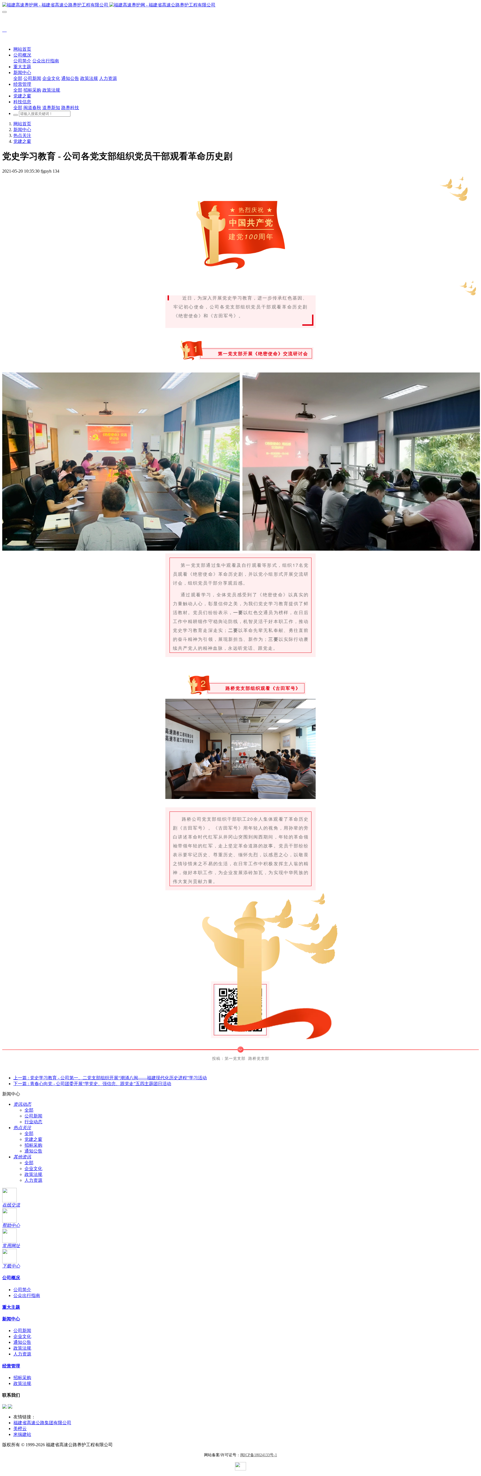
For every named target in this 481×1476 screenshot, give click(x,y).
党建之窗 (22, 141)
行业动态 (33, 1121)
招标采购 (33, 1145)
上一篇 (110, 1077)
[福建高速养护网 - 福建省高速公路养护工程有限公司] (240, 5)
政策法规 (33, 1174)
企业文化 (33, 1168)
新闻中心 (22, 129)
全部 (17, 78)
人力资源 (33, 1180)
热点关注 (22, 135)
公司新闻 (33, 1116)
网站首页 (22, 49)
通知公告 (33, 1151)
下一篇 (92, 1083)
